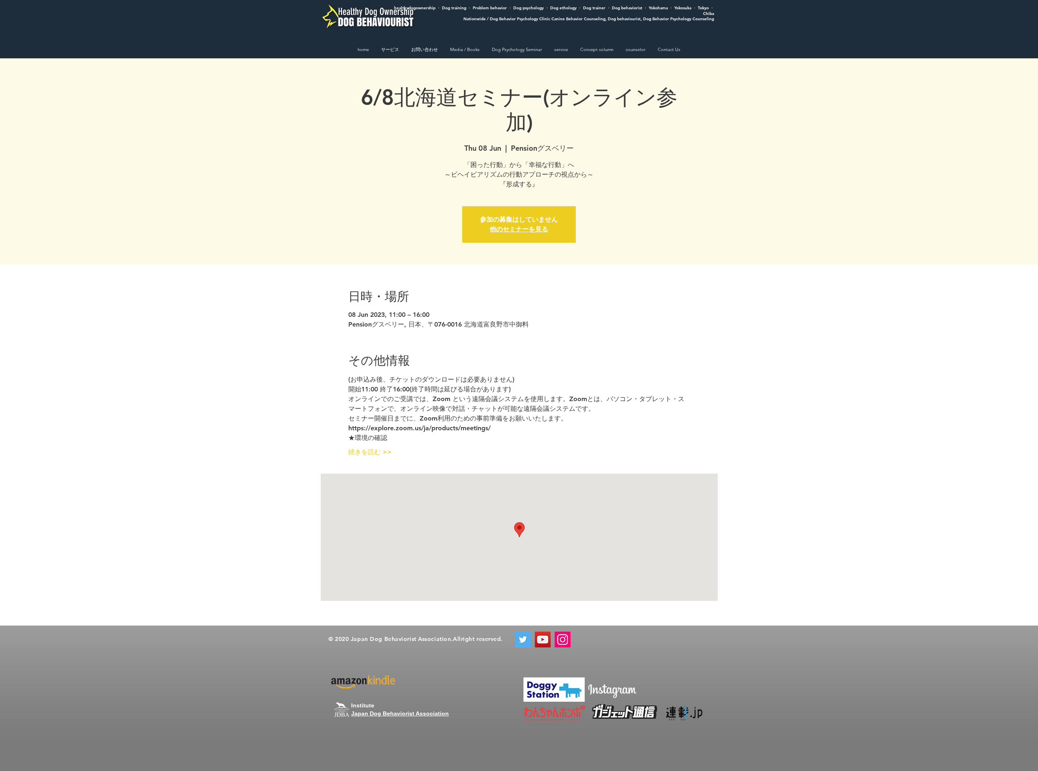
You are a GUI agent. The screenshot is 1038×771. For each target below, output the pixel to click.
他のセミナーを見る (519, 229)
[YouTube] (543, 639)
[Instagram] (562, 639)
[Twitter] (523, 639)
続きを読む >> (370, 452)
